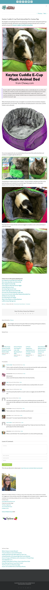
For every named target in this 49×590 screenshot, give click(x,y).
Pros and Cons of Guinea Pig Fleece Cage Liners (12, 292)
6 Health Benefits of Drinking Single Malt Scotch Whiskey (16, 556)
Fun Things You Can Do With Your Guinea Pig (12, 280)
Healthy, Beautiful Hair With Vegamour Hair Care (14, 554)
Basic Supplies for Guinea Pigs (8, 283)
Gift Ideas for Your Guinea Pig (8, 295)
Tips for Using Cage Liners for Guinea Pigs (11, 290)
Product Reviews (22, 304)
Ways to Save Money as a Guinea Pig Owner (12, 299)
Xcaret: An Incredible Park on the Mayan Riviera (14, 566)
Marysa (4, 304)
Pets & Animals (16, 304)
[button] (3, 346)
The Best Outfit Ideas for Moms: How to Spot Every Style (16, 561)
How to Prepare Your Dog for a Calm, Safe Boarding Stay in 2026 (18, 350)
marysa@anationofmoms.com (8, 501)
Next (45, 13)
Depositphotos (28, 584)
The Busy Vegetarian (6, 504)
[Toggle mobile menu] (46, 6)
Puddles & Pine (5, 508)
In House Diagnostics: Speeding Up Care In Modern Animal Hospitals (30, 350)
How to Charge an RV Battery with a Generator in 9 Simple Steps (18, 558)
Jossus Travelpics (9, 422)
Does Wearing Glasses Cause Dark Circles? (12, 563)
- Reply (24, 364)
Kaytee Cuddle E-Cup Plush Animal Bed (23, 25)
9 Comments (28, 304)
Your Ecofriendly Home (7, 506)
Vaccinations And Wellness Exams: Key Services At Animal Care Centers (42, 350)
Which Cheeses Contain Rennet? (10, 551)
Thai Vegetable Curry (7, 559)
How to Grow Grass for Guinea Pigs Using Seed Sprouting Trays (16, 294)
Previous (40, 13)
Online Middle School (7, 511)
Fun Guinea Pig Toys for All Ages (9, 297)
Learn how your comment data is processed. (32, 468)
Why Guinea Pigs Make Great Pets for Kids (11, 282)
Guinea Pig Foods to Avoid (8, 287)
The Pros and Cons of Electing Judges (11, 564)
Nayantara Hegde (9, 364)
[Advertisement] (24, 536)
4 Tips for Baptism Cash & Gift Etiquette (12, 552)
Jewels (7, 382)
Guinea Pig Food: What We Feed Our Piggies (12, 285)
